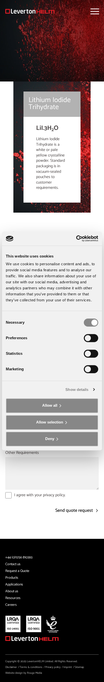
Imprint (67, 667)
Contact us (12, 564)
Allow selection (49, 422)
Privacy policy (53, 667)
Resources (12, 598)
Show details (76, 389)
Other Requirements (22, 453)
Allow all (49, 405)
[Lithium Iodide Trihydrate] (30, 11)
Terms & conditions (31, 667)
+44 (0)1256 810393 (18, 557)
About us (11, 591)
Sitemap (79, 667)
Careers (11, 605)
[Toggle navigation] (94, 11)
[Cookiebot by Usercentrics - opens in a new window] (76, 238)
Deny (49, 439)
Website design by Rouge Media (23, 673)
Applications (14, 584)
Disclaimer (11, 667)
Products (11, 578)
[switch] (91, 338)
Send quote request (74, 510)
